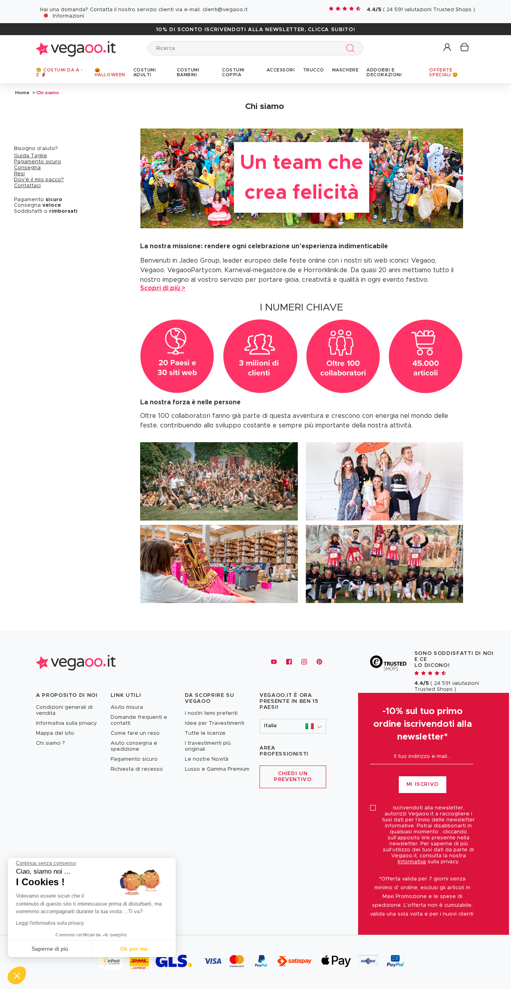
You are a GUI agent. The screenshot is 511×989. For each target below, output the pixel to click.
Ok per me (134, 948)
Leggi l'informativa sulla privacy (50, 923)
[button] (447, 47)
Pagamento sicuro (37, 161)
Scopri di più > (162, 288)
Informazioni (68, 16)
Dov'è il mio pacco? (39, 179)
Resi (19, 173)
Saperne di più (50, 948)
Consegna (27, 167)
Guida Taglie (30, 155)
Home (22, 92)
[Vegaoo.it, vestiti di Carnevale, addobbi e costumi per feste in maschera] (76, 48)
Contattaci (27, 185)
